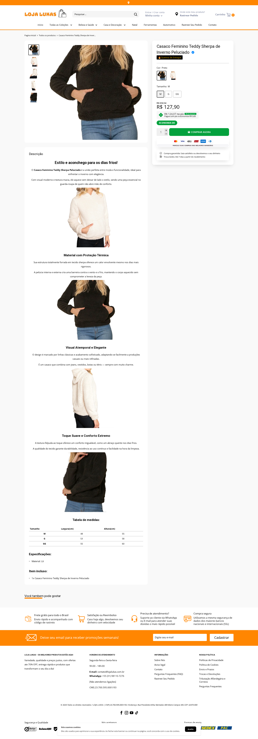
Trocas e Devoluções (209, 673)
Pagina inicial (30, 35)
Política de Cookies (208, 664)
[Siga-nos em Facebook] (121, 713)
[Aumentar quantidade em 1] (166, 130)
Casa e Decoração (113, 24)
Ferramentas (150, 24)
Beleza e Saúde (86, 24)
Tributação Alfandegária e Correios (212, 680)
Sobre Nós (159, 660)
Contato (212, 24)
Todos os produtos (47, 35)
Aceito (191, 729)
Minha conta (152, 15)
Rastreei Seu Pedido (192, 24)
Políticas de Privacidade (211, 660)
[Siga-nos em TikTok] (136, 713)
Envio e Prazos (206, 669)
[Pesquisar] (135, 14)
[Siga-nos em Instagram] (126, 713)
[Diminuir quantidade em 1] (166, 133)
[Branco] (172, 76)
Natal (134, 24)
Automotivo (169, 24)
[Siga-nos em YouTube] (131, 713)
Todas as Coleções (59, 24)
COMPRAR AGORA (201, 132)
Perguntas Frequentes (210, 686)
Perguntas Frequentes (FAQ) (168, 673)
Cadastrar (221, 637)
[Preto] (161, 76)
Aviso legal (159, 664)
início (40, 24)
